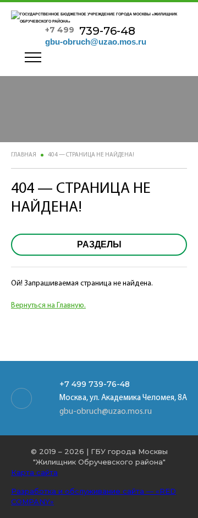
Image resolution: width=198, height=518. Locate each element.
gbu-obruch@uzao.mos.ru (95, 41)
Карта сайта (34, 472)
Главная (23, 155)
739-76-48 (90, 31)
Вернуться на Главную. (48, 305)
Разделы (99, 244)
